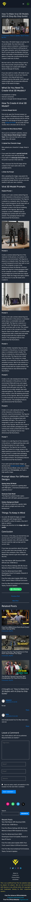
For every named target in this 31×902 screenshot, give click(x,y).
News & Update (15, 35)
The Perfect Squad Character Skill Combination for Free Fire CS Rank (14, 677)
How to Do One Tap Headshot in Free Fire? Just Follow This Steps (15, 652)
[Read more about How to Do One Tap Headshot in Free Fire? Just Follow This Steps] (15, 642)
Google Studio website (18, 466)
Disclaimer (15, 879)
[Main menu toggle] (23, 4)
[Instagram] (18, 868)
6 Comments (5, 631)
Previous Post (15, 596)
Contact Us (15, 875)
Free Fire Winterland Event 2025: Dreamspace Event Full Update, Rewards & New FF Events (15, 573)
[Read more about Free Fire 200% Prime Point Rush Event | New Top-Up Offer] (15, 617)
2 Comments (5, 35)
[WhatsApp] (28, 4)
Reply (27, 710)
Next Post (15, 600)
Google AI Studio (10, 122)
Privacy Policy (15, 877)
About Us (15, 873)
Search (4, 810)
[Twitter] (13, 868)
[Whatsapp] (15, 868)
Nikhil (7, 714)
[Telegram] (20, 868)
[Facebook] (10, 868)
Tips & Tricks (24, 35)
